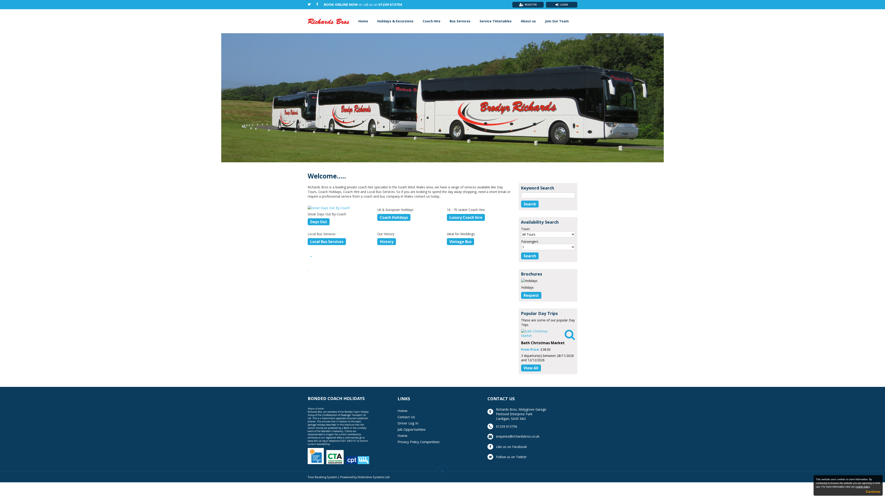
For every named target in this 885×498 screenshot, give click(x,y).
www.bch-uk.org (316, 440)
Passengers (529, 241)
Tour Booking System (322, 477)
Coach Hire (431, 21)
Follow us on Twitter (511, 457)
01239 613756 (390, 4)
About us (528, 21)
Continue (873, 491)
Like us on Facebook (511, 447)
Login (564, 4)
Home (363, 21)
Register (531, 4)
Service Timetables (496, 21)
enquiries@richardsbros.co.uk (517, 436)
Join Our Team (557, 21)
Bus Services (460, 21)
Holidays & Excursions (395, 21)
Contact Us (406, 417)
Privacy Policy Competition (419, 441)
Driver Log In (408, 423)
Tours (525, 229)
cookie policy (863, 486)
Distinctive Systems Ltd (373, 477)
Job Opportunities (412, 429)
